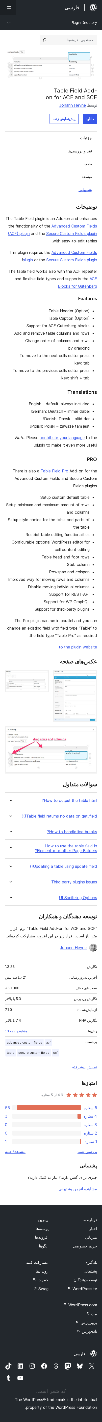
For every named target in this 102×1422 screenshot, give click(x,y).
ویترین (43, 1219)
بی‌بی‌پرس (86, 1322)
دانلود (90, 119)
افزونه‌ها (42, 1237)
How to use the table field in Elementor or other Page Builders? (66, 848)
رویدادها (42, 1271)
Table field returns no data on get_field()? (59, 816)
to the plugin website (78, 646)
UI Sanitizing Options (78, 897)
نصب (87, 163)
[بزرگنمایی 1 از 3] (90, 676)
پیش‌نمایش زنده (64, 119)
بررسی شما (87, 1151)
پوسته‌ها (42, 1228)
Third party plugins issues (74, 882)
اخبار (93, 1228)
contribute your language (62, 437)
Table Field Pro (54, 470)
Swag (41, 1288)
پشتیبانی (85, 189)
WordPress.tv (82, 1288)
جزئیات (86, 137)
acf (48, 1042)
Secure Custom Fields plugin (71, 233)
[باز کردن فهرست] (8, 7)
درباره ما (89, 1219)
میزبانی (91, 1237)
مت (91, 1313)
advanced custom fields (24, 1042)
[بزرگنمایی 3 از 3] (90, 732)
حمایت (41, 1279)
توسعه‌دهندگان (85, 1279)
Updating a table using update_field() (63, 866)
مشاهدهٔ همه (15, 1151)
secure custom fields (33, 1053)
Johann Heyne (72, 105)
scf (55, 1053)
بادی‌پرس (87, 1331)
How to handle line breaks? (72, 831)
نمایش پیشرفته (84, 1066)
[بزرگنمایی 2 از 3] (42, 676)
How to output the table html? (69, 800)
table (10, 1053)
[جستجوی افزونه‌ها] (45, 40)
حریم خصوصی (85, 1245)
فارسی (79, 1353)
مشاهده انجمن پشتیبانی (77, 1188)
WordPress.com (80, 1304)
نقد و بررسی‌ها (80, 150)
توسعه (86, 176)
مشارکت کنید (37, 1262)
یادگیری (90, 1262)
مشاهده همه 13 (16, 1031)
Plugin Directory (84, 22)
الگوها (44, 1245)
